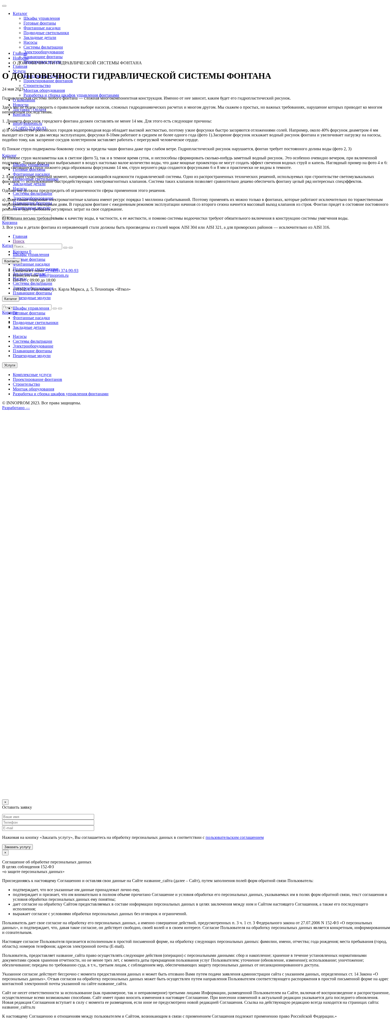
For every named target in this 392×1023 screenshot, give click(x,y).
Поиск (19, 241)
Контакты (11, 261)
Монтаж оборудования (44, 90)
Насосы (30, 42)
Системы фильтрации (43, 47)
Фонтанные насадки (42, 28)
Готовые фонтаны (39, 23)
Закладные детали (39, 37)
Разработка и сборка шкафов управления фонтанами (71, 95)
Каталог (20, 13)
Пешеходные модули (32, 297)
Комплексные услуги (32, 374)
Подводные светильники (46, 32)
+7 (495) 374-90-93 (61, 270)
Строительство (37, 85)
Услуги (9, 365)
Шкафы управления (41, 18)
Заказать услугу (17, 847)
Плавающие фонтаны (43, 56)
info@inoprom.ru (54, 275)
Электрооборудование (43, 52)
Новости (21, 58)
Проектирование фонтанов (37, 379)
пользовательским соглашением (235, 837)
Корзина (22, 251)
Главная (20, 66)
